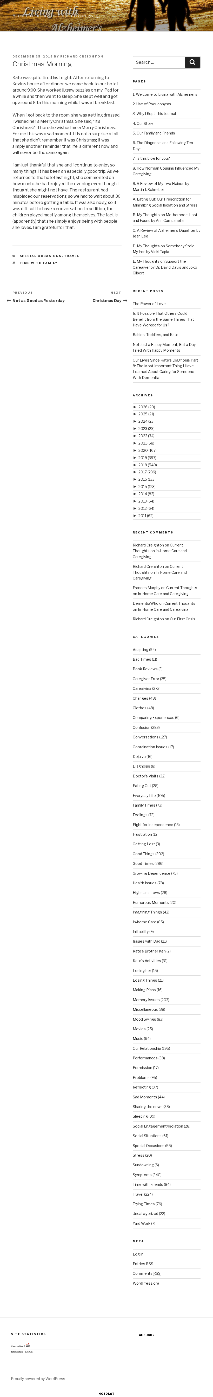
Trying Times (144, 1204)
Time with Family (39, 263)
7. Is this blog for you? (151, 158)
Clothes (140, 708)
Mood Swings (144, 1019)
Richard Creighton (81, 56)
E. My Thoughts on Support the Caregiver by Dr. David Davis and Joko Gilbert (165, 267)
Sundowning (143, 1165)
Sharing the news (148, 1106)
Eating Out (142, 785)
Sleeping (140, 1116)
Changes (140, 698)
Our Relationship (147, 1048)
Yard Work (141, 1223)
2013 (146, 501)
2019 (147, 457)
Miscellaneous (145, 1009)
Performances (145, 1058)
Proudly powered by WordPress (38, 1378)
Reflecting (142, 1087)
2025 (146, 414)
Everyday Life (144, 795)
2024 (146, 421)
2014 (146, 494)
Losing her (142, 970)
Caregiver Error (146, 679)
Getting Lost (144, 844)
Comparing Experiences (153, 717)
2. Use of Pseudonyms (152, 104)
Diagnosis (141, 766)
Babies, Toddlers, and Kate (155, 334)
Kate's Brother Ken (149, 951)
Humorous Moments (151, 902)
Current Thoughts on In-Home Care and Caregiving (160, 551)
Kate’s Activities (147, 960)
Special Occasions (41, 256)
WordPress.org (146, 1283)
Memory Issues (146, 999)
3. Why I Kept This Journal (154, 113)
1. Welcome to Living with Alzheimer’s (165, 94)
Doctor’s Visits (145, 776)
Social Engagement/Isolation (158, 1126)
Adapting (140, 649)
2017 (147, 472)
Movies (139, 1029)
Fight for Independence (153, 824)
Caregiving (142, 688)
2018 (147, 465)
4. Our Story (143, 123)
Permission (142, 1067)
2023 (146, 428)
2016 (147, 479)
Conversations (145, 737)
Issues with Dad (146, 941)
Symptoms (142, 1175)
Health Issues (145, 883)
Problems (141, 1077)
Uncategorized (145, 1213)
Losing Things (145, 980)
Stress (138, 1155)
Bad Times (142, 659)
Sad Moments (145, 1097)
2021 (146, 443)
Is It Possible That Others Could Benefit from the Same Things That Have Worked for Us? (163, 319)
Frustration (142, 834)
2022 (146, 436)
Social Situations (147, 1136)
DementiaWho (145, 603)
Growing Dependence (151, 873)
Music (138, 1038)
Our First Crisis (182, 619)
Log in (138, 1254)
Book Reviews (145, 669)
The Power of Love (149, 303)
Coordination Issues (150, 747)
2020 (147, 450)
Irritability (141, 931)
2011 (146, 515)
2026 (146, 407)
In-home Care (144, 922)
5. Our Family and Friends (154, 133)
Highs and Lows (146, 892)
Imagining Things (147, 912)
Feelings (140, 815)
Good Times (143, 863)
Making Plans (144, 990)
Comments (147, 1273)
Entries (143, 1263)
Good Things (144, 854)
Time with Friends (148, 1184)
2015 (147, 486)
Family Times (144, 805)
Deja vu (139, 756)
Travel (72, 256)
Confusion (141, 727)
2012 (146, 508)
